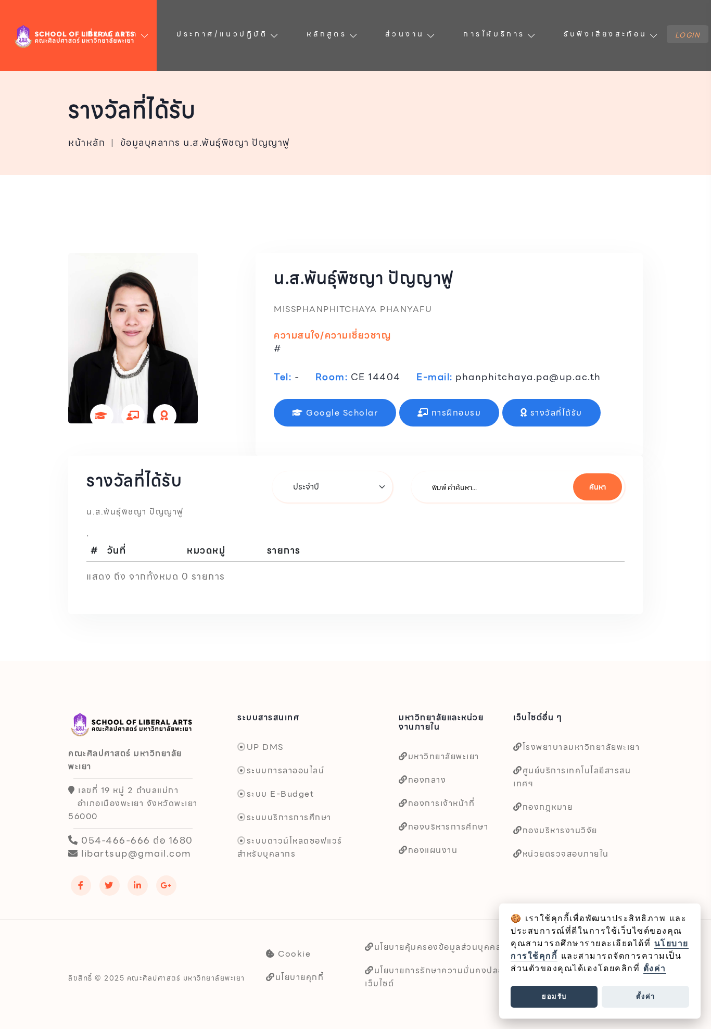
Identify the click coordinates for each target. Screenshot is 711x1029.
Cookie (293, 953)
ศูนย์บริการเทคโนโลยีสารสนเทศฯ (572, 777)
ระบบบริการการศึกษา (289, 817)
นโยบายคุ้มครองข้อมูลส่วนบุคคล (437, 946)
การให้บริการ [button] (494, 34)
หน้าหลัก (86, 142)
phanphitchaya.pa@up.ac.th (528, 376)
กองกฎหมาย (548, 806)
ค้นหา (597, 487)
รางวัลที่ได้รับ (554, 412)
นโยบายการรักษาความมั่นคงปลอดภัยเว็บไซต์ (443, 977)
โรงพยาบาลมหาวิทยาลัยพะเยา (581, 747)
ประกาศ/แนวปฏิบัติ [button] (222, 34)
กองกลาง (427, 779)
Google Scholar (340, 412)
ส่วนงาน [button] (405, 34)
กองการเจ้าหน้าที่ (441, 803)
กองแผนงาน (433, 850)
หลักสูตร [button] (327, 34)
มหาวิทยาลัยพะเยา (443, 756)
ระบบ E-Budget (280, 793)
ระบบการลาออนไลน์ (285, 770)
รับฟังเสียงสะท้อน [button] (605, 34)
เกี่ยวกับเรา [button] (110, 34)
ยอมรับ (554, 996)
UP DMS (265, 747)
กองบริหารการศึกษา (448, 826)
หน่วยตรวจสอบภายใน (566, 853)
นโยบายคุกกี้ (299, 977)
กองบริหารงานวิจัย (560, 830)
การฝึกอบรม (454, 412)
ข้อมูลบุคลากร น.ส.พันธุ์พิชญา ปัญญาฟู (205, 142)
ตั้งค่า (654, 968)
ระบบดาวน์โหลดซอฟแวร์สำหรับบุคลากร (289, 847)
